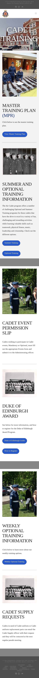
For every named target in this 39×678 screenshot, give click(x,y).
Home (6, 666)
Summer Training (11, 243)
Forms (33, 669)
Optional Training (11, 253)
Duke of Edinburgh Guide (14, 440)
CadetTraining (5, 668)
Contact (19, 670)
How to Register (10, 451)
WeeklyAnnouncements (24, 668)
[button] (36, 13)
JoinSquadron (30, 665)
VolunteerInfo (21, 665)
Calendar (13, 666)
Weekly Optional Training (14, 562)
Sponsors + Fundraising (13, 668)
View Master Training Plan (14, 134)
